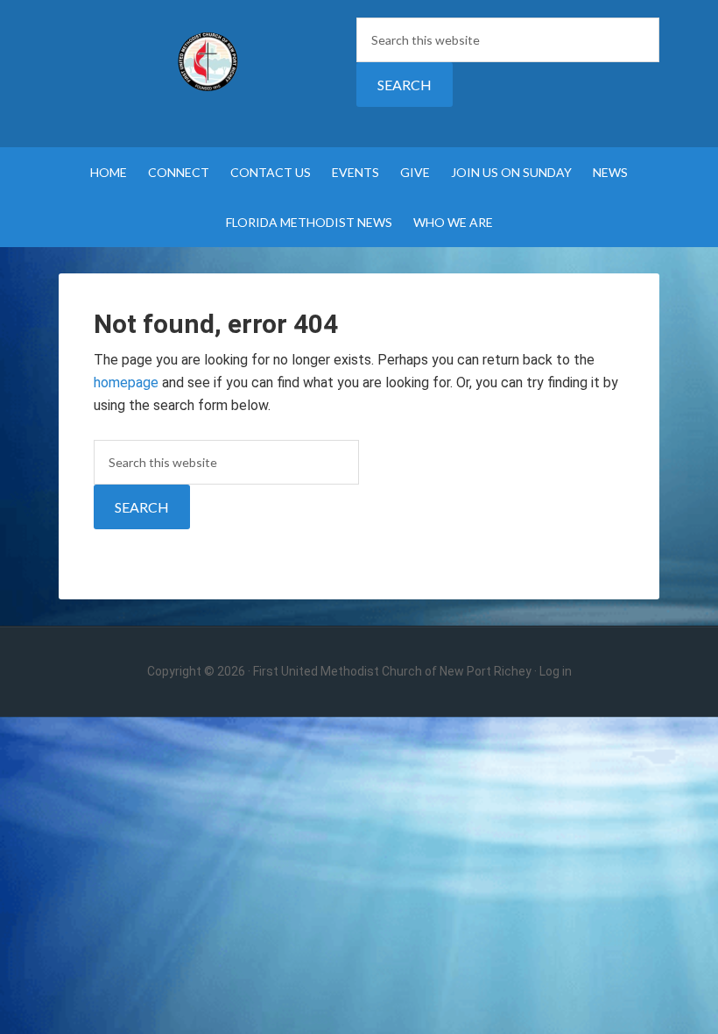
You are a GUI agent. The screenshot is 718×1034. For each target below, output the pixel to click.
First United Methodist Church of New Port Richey (207, 61)
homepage (126, 382)
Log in (555, 671)
